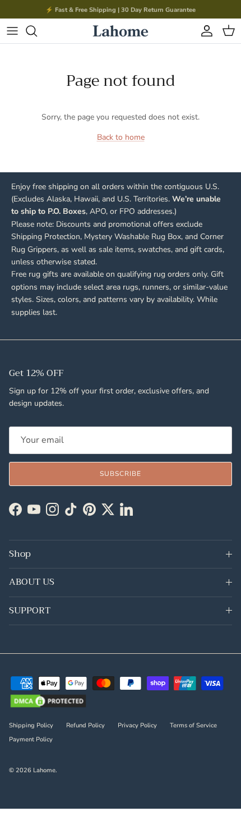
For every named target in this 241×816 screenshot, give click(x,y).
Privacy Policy (137, 725)
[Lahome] (120, 31)
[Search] (37, 31)
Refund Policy (85, 725)
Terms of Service (193, 725)
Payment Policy (31, 739)
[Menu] (12, 31)
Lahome (44, 770)
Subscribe (120, 473)
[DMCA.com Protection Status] (48, 702)
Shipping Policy (31, 725)
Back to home (121, 137)
